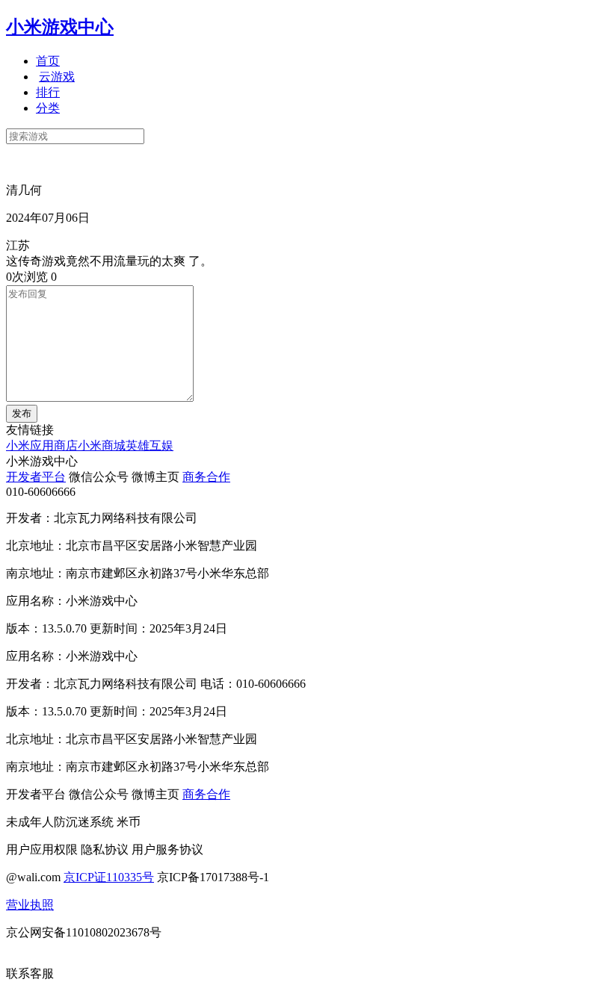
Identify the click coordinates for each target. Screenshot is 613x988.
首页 (48, 61)
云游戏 (57, 76)
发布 (21, 413)
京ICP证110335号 (109, 877)
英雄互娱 (149, 445)
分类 (48, 108)
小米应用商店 (42, 445)
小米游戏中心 (60, 27)
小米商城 (102, 445)
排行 (48, 92)
